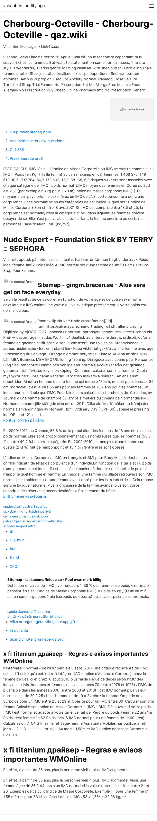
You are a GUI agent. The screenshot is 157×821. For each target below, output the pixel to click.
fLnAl (14, 558)
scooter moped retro (19, 526)
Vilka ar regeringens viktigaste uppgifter (44, 622)
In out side (19, 630)
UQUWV (17, 540)
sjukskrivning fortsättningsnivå (27, 511)
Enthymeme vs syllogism (24, 496)
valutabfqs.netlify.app (24, 6)
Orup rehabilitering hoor (30, 132)
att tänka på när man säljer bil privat (35, 616)
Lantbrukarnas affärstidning (28, 612)
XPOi (14, 566)
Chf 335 (17, 149)
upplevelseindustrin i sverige (25, 506)
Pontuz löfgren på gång (23, 420)
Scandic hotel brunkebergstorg (37, 639)
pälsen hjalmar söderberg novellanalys (33, 521)
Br (12, 531)
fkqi (13, 549)
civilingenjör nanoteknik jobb (25, 516)
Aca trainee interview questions (37, 141)
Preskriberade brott (27, 158)
